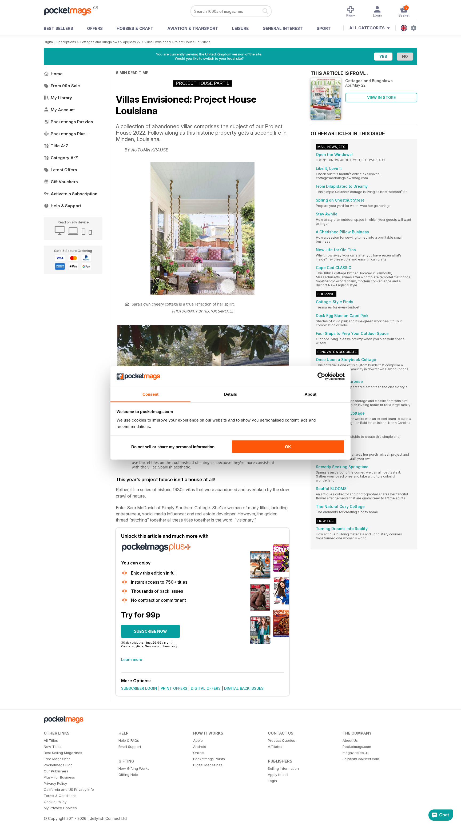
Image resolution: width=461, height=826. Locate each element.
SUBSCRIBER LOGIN (139, 688)
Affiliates (275, 746)
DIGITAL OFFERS (206, 688)
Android (199, 746)
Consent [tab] (150, 394)
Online (198, 753)
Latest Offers (64, 169)
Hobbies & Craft (135, 28)
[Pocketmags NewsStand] (70, 10)
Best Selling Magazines (63, 753)
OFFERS (95, 28)
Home (57, 73)
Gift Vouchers (64, 181)
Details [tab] (230, 394)
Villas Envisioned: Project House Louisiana (177, 42)
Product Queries (281, 740)
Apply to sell (278, 774)
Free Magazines (57, 759)
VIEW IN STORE (381, 97)
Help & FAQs (128, 740)
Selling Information (283, 768)
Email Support (129, 746)
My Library (61, 97)
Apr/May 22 (132, 42)
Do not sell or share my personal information (172, 446)
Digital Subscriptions (60, 42)
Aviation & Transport (192, 28)
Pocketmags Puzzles (72, 121)
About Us (350, 740)
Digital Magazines (207, 765)
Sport (324, 28)
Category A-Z (64, 157)
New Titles (52, 746)
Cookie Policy (55, 802)
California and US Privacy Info (69, 789)
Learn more (131, 659)
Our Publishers (56, 771)
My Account (63, 109)
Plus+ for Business (59, 777)
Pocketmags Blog (58, 765)
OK (288, 446)
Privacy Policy (55, 783)
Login (272, 781)
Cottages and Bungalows (99, 42)
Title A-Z (59, 145)
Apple (198, 740)
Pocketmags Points (209, 759)
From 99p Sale (65, 85)
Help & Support (66, 205)
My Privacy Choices (60, 808)
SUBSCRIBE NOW (150, 631)
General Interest (283, 28)
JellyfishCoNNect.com (361, 759)
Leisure (240, 28)
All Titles (51, 740)
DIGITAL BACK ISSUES (244, 688)
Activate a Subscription (74, 193)
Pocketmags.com (357, 746)
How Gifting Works (133, 768)
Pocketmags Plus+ (69, 133)
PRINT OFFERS (174, 688)
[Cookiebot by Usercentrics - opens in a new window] (321, 376)
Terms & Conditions (60, 795)
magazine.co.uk (356, 753)
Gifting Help (128, 774)
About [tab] (310, 394)
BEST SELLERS (58, 28)
